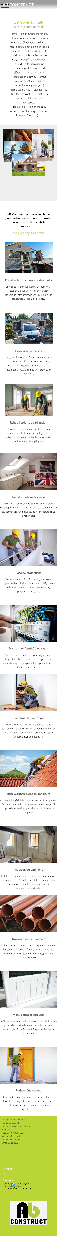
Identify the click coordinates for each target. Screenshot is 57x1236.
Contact (8, 1180)
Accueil (7, 1169)
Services (8, 1174)
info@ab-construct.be (16, 1136)
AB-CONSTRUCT (18, 5)
